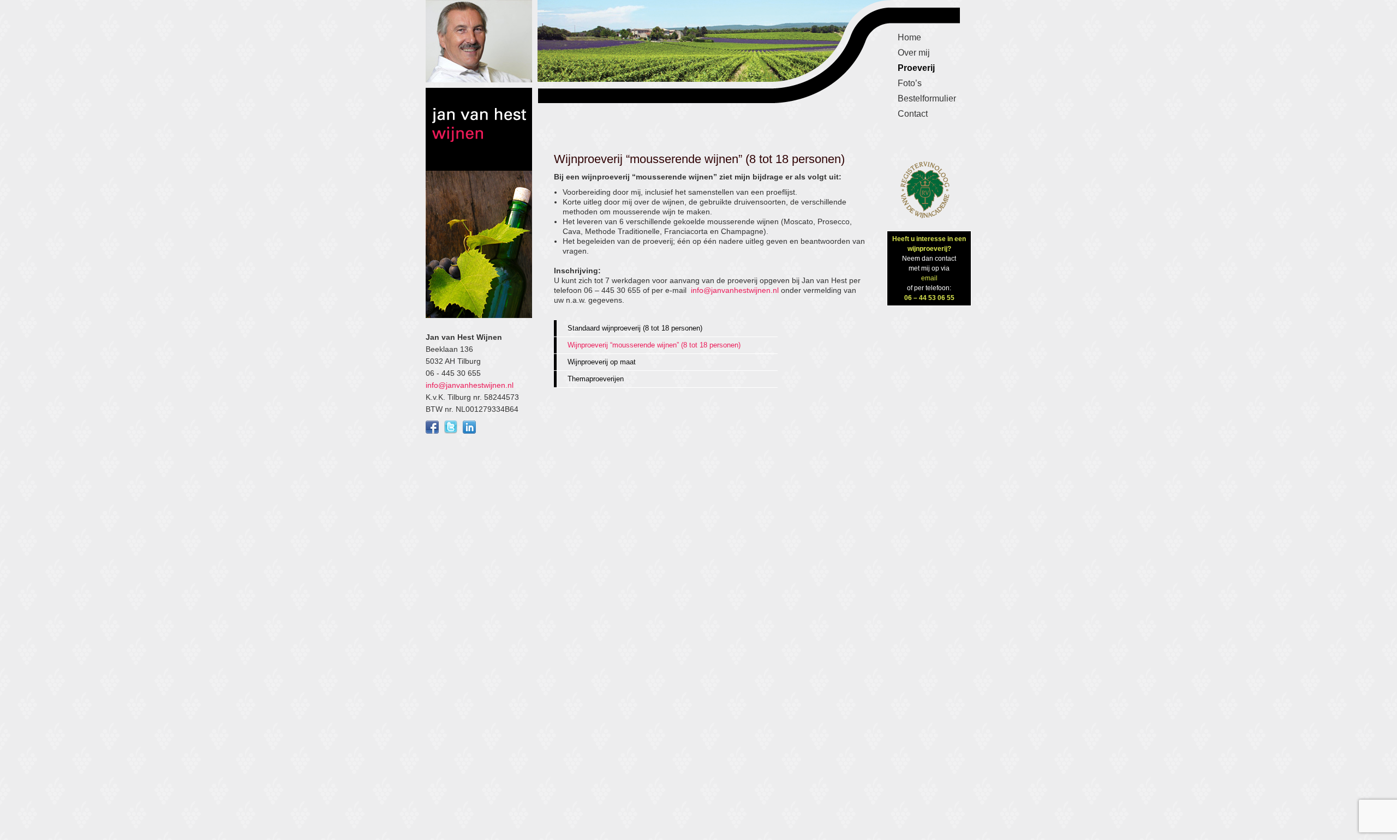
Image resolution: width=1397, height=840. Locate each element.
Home (909, 37)
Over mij (914, 52)
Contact (913, 113)
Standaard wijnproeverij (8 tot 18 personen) (635, 328)
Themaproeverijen (596, 379)
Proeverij (916, 68)
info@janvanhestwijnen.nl (470, 385)
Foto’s (910, 83)
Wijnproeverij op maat (602, 362)
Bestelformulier (927, 98)
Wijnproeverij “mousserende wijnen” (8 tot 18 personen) (654, 345)
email (929, 278)
